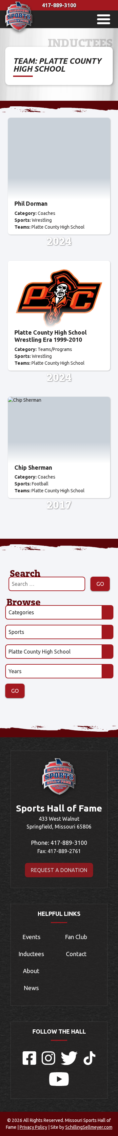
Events (31, 937)
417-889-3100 (59, 5)
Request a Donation (59, 870)
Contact (76, 954)
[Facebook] (29, 1063)
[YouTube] (59, 1084)
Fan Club (76, 937)
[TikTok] (89, 1063)
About (31, 971)
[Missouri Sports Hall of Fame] (19, 33)
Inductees (31, 954)
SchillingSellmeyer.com (88, 1127)
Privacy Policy (33, 1127)
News (31, 988)
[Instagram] (48, 1063)
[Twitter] (69, 1063)
